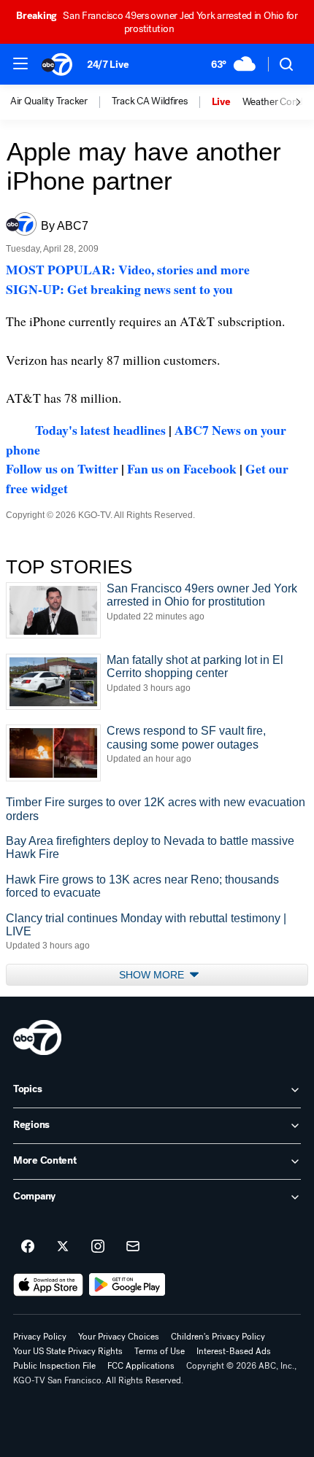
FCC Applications (141, 1365)
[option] (61, 102)
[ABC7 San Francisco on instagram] (97, 1246)
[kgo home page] (37, 1037)
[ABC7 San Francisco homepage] (57, 64)
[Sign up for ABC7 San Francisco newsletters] (133, 1246)
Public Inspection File (54, 1365)
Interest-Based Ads (233, 1351)
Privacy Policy (39, 1336)
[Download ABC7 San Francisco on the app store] (48, 1284)
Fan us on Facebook (182, 468)
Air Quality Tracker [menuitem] (49, 101)
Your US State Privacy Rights (68, 1351)
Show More (153, 975)
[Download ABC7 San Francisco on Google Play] (127, 1284)
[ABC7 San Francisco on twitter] (62, 1246)
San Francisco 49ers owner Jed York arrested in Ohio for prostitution (156, 22)
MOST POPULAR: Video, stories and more (128, 269)
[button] (20, 63)
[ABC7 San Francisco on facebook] (27, 1246)
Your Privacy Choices (118, 1336)
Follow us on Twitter (62, 468)
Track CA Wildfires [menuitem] (150, 101)
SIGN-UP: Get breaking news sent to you (119, 288)
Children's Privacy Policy (218, 1336)
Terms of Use (159, 1351)
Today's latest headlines (100, 429)
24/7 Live (108, 65)
